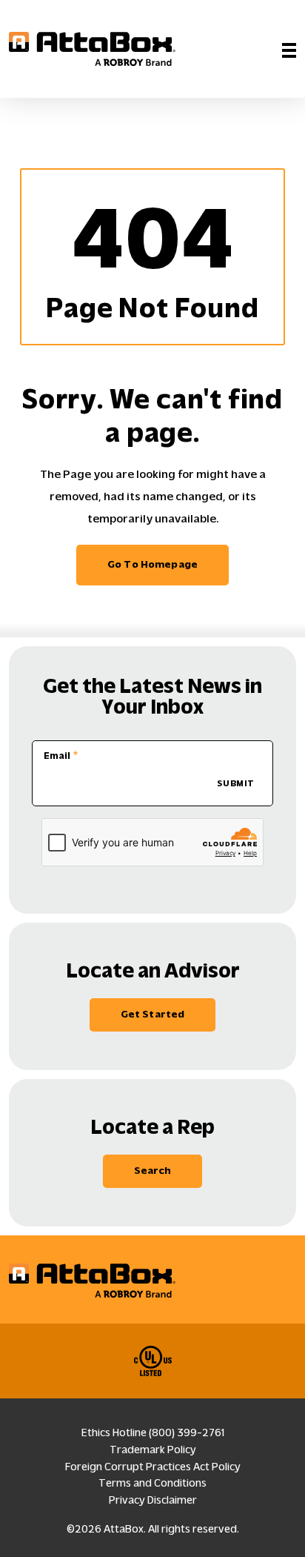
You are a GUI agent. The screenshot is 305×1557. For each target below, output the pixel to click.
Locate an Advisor (153, 970)
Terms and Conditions (152, 1483)
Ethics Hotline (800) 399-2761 (152, 1432)
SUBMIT (236, 783)
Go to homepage (152, 564)
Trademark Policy (153, 1449)
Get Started (153, 1014)
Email (57, 755)
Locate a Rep (152, 1127)
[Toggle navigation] (289, 49)
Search (153, 1170)
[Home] (92, 49)
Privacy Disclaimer (153, 1500)
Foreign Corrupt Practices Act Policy (153, 1467)
